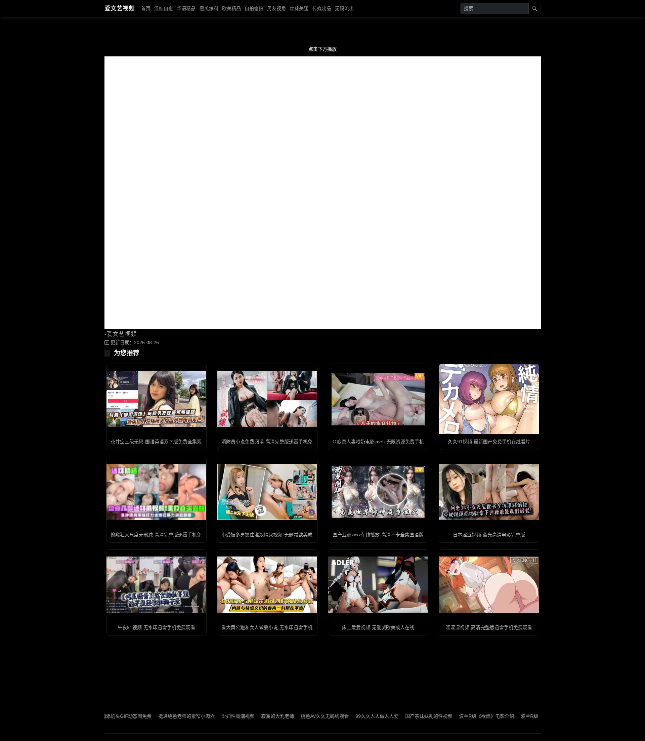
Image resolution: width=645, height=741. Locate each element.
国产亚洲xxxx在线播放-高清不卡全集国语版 (378, 534)
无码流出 (344, 8)
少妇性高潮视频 (214, 716)
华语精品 (186, 8)
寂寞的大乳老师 (254, 716)
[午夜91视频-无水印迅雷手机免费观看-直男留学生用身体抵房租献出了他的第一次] (156, 585)
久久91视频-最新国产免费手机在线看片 (489, 441)
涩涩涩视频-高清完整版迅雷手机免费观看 (489, 627)
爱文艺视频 (119, 8)
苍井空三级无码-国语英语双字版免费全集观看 (158, 441)
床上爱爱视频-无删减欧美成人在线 (378, 627)
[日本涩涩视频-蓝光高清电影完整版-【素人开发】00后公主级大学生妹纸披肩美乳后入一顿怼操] (489, 492)
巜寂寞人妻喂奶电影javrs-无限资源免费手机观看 (382, 441)
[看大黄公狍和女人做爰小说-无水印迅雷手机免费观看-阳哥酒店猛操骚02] (267, 585)
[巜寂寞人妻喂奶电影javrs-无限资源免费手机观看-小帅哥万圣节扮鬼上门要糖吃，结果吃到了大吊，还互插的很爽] (378, 399)
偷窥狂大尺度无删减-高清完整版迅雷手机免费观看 (163, 534)
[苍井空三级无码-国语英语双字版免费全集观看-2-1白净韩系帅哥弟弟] (156, 399)
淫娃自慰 (163, 8)
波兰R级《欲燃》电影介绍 (462, 716)
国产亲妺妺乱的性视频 (405, 716)
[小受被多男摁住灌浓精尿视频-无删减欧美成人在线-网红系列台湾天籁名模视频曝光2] (267, 492)
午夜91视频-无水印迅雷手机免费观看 (156, 627)
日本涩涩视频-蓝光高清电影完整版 (489, 534)
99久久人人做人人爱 (353, 716)
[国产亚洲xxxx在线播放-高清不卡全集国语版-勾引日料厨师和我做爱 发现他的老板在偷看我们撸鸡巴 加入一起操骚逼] (378, 492)
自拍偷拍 (254, 8)
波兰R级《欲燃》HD (518, 716)
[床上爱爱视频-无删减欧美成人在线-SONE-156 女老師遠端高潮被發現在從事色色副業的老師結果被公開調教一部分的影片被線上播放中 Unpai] (378, 585)
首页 (145, 8)
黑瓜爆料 (209, 8)
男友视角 (276, 8)
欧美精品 (231, 8)
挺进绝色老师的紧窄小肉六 (163, 716)
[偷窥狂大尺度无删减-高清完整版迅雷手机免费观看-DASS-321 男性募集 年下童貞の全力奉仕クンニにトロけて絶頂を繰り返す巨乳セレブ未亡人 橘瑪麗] (156, 492)
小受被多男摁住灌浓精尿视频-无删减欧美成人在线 (274, 534)
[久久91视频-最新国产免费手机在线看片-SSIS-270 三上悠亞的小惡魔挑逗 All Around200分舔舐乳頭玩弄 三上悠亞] (489, 399)
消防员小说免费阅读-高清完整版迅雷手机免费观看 (274, 441)
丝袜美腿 (299, 8)
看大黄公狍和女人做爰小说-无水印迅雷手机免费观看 (276, 627)
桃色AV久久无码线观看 (301, 716)
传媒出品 (321, 8)
